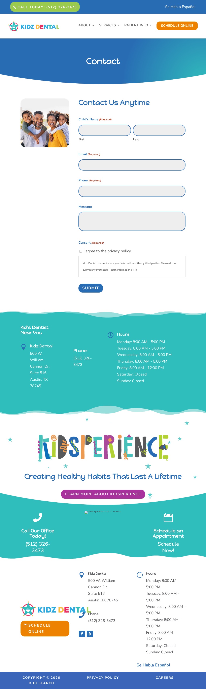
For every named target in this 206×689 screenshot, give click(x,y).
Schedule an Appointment (168, 533)
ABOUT (84, 26)
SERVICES (107, 26)
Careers (165, 678)
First (81, 139)
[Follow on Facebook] (82, 634)
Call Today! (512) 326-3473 (47, 7)
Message (85, 207)
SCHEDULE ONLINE (177, 25)
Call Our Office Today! (37, 533)
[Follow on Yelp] (90, 634)
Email (89, 154)
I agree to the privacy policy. (107, 251)
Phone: (80, 350)
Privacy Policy (103, 678)
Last (136, 139)
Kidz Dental (41, 346)
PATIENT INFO (136, 26)
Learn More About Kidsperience (103, 494)
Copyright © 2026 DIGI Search (41, 680)
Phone (89, 180)
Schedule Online (39, 628)
